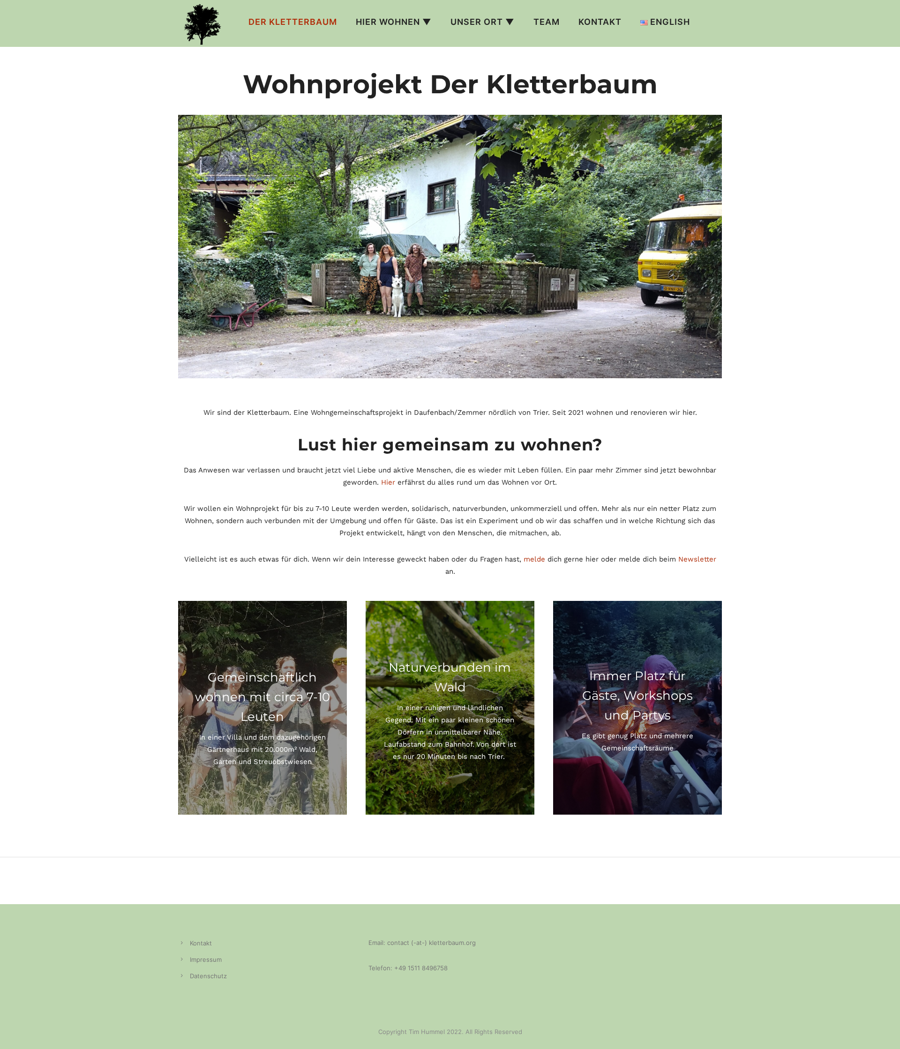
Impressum (206, 959)
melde (534, 559)
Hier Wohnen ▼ (394, 22)
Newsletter (697, 559)
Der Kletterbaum (292, 22)
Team (546, 22)
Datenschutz (208, 976)
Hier (388, 482)
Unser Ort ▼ (482, 22)
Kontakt (600, 22)
